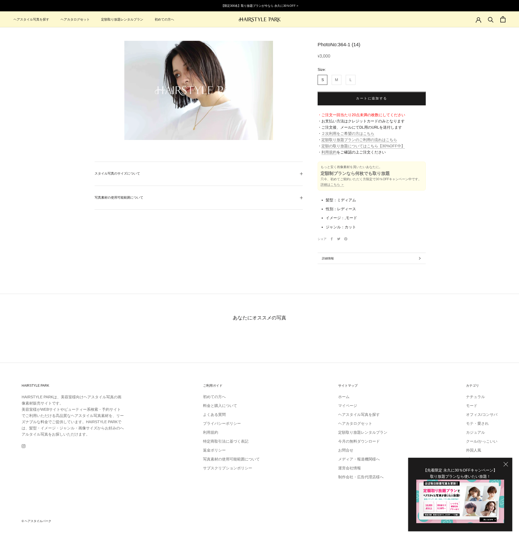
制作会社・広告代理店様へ (361, 477)
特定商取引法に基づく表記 (225, 441)
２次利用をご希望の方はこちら (347, 134)
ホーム (344, 397)
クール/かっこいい (481, 441)
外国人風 (473, 450)
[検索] (491, 19)
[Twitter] (338, 238)
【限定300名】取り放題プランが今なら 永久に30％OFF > (259, 5)
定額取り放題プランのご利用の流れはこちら (359, 140)
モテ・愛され (477, 423)
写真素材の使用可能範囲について (119, 197)
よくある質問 (214, 414)
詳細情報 (328, 258)
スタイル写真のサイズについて (117, 173)
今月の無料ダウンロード (359, 441)
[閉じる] (505, 464)
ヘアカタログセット (75, 19)
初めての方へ (164, 19)
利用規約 (329, 152)
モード (471, 405)
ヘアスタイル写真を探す (31, 19)
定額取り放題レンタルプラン (122, 19)
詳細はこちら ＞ (332, 185)
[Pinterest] (345, 238)
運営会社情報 (349, 468)
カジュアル (475, 432)
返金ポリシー (214, 450)
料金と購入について (220, 405)
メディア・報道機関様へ (359, 459)
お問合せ (345, 450)
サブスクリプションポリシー (227, 468)
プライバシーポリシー (222, 423)
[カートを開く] (502, 19)
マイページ (347, 405)
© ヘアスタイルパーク (36, 521)
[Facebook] (331, 238)
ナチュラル (475, 397)
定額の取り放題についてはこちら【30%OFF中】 (363, 146)
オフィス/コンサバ (481, 414)
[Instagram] (23, 446)
